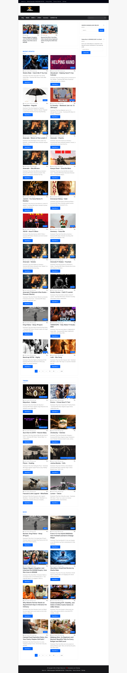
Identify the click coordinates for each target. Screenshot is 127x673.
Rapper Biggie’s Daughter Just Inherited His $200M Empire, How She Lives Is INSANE (35, 570)
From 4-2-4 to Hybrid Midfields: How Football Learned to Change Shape (61, 536)
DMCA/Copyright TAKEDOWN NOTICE (35, 1)
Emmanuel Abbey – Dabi (58, 199)
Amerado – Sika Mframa (31, 168)
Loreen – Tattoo (55, 493)
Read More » (28, 82)
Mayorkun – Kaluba (29, 402)
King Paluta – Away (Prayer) (33, 325)
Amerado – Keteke (29, 262)
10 (49, 371)
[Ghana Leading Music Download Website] (30, 9)
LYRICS (39, 17)
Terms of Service (57, 1)
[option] (31, 34)
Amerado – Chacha (57, 138)
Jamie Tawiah (27, 70)
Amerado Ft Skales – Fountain (60, 262)
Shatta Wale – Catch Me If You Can (35, 73)
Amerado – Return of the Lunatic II (35, 138)
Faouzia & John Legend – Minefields (35, 493)
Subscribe (86, 52)
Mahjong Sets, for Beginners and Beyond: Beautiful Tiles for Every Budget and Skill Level (62, 639)
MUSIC (27, 17)
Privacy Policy (49, 1)
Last (62, 371)
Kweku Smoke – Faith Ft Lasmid (61, 292)
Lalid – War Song (56, 357)
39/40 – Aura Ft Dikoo (30, 231)
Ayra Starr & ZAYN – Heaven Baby (35, 433)
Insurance (45, 17)
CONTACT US (53, 17)
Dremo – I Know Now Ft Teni (60, 402)
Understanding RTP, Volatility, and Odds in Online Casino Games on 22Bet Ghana (62, 605)
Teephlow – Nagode (30, 105)
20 (53, 371)
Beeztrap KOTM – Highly (31, 357)
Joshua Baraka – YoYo (57, 463)
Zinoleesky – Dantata (57, 433)
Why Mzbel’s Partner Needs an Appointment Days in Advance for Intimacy (35, 605)
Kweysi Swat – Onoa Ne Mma (60, 168)
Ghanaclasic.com (71, 668)
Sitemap (64, 1)
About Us (23, 1)
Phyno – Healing (28, 463)
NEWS (33, 17)
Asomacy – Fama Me (57, 231)
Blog (23, 17)
